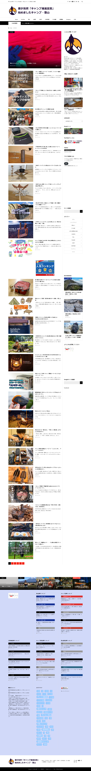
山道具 (34, 19)
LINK (75, 19)
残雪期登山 (46, 729)
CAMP (40, 19)
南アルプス (39, 712)
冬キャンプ (41, 709)
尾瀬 (50, 718)
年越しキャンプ (42, 724)
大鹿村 (38, 715)
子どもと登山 (46, 715)
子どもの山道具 (40, 718)
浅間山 (73, 219)
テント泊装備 (52, 697)
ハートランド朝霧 (40, 700)
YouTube (23, 19)
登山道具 (73, 240)
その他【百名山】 (73, 222)
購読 (66, 163)
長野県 (45, 744)
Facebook (66, 388)
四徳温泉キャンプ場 (48, 712)
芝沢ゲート (44, 738)
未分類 (73, 251)
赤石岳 (50, 738)
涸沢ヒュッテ (39, 732)
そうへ (27, 709)
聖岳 (49, 735)
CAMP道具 (47, 19)
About (16, 19)
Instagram (68, 19)
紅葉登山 (39, 735)
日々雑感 (54, 19)
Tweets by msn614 (67, 151)
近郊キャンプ (42, 741)
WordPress (73, 248)
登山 (29, 19)
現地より (73, 225)
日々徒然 (73, 228)
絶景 (45, 735)
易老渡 (47, 726)
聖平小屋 (39, 738)
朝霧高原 (38, 729)
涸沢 (53, 729)
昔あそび (51, 726)
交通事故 (61, 19)
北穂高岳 (50, 709)
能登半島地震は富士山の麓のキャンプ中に (16, 690)
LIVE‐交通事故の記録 (73, 231)
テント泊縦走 (42, 697)
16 (20, 563)
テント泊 (50, 693)
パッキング (49, 700)
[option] (34, 49)
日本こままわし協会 (40, 726)
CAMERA (73, 234)
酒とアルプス (39, 744)
